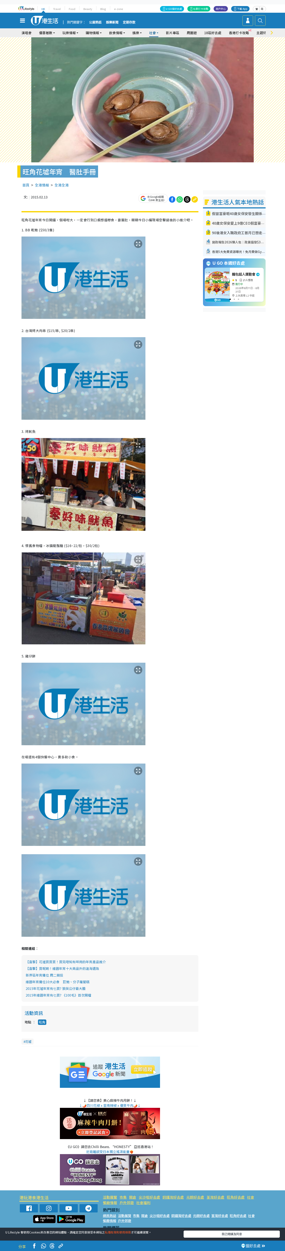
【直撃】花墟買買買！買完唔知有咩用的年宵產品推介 (66, 961)
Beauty (87, 9)
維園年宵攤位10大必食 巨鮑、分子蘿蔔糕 (58, 981)
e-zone (118, 9)
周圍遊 (192, 32)
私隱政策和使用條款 (118, 1232)
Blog (103, 9)
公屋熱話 (95, 22)
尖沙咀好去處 (149, 1197)
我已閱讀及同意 (232, 1234)
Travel (57, 9)
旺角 (42, 1022)
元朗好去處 (195, 1197)
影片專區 (172, 32)
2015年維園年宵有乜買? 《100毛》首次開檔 (58, 995)
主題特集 (263, 32)
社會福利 (143, 1202)
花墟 (28, 1041)
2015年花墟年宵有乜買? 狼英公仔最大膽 (56, 988)
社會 (250, 1197)
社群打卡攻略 (200, 8)
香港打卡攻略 (239, 32)
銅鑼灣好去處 (173, 1197)
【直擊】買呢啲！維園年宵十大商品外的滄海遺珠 (62, 968)
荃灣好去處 (215, 1197)
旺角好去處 (236, 1197)
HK (43, 9)
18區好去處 (212, 32)
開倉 (132, 1197)
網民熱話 (109, 1215)
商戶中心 (221, 8)
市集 (123, 1197)
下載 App (242, 8)
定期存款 (129, 22)
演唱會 (26, 32)
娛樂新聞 (112, 22)
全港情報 (42, 185)
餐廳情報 (110, 1202)
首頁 (25, 185)
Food (72, 9)
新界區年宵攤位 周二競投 (44, 975)
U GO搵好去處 (174, 8)
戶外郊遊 (127, 1202)
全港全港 (61, 185)
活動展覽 (110, 1197)
